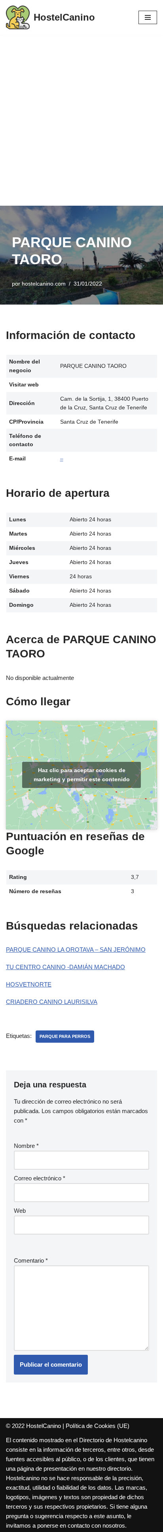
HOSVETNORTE (28, 984)
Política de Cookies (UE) (97, 1425)
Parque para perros (65, 1036)
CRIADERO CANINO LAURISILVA (51, 1001)
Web (20, 1210)
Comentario (31, 1260)
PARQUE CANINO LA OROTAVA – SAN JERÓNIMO (76, 949)
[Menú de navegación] (147, 17)
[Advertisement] (81, 120)
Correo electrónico (39, 1178)
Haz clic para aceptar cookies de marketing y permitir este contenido (82, 774)
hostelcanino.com (44, 284)
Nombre (26, 1145)
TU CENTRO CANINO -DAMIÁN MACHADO (65, 967)
